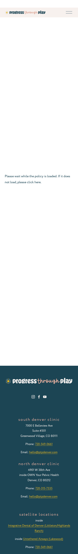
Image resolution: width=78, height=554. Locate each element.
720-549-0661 (44, 444)
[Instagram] (33, 397)
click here (34, 182)
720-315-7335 (43, 488)
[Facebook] (39, 397)
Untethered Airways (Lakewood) (43, 539)
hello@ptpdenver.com (43, 452)
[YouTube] (45, 397)
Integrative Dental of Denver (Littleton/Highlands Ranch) (39, 528)
